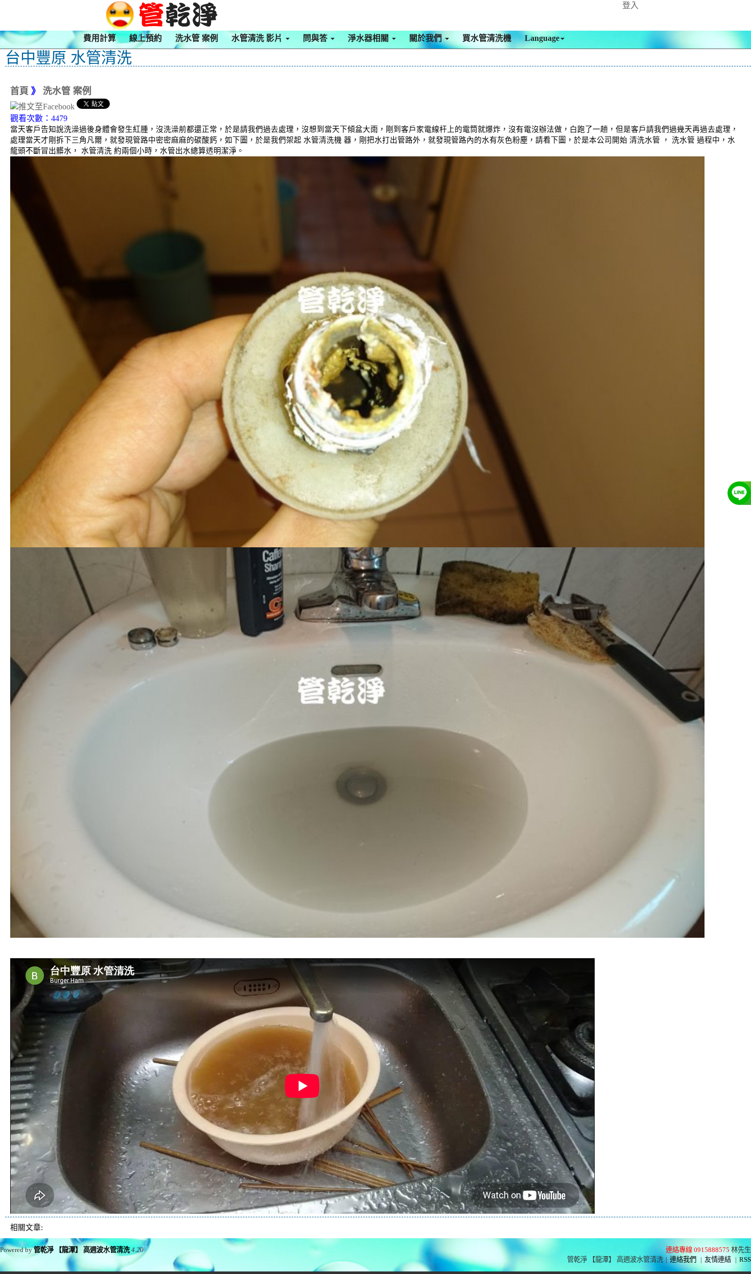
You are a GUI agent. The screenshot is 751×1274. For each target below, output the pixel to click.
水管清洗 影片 (258, 38)
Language (542, 38)
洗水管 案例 (196, 38)
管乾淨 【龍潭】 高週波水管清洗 (82, 1250)
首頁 (19, 91)
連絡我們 (683, 1259)
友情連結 (718, 1259)
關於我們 (426, 38)
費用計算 (99, 38)
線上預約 (145, 38)
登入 (630, 5)
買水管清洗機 (486, 38)
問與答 (316, 38)
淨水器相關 (369, 38)
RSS (745, 1259)
